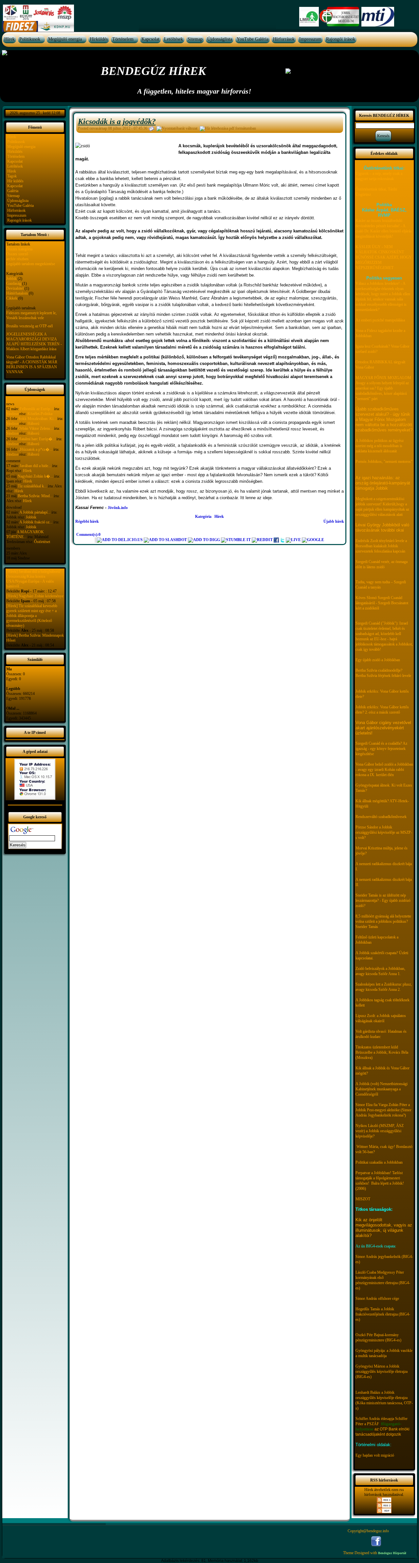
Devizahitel (15, 288)
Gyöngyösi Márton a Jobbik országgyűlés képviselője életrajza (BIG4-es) (381, 1371)
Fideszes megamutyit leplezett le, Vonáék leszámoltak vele (31, 315)
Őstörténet (42, 541)
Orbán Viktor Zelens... (35, 428)
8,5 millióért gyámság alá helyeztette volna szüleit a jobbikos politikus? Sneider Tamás (383, 921)
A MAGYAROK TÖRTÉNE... (25, 534)
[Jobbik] (340, 16)
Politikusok (29, 39)
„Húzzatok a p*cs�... (35, 449)
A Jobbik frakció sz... (35, 522)
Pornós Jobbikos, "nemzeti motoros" (383, 461)
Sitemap (195, 39)
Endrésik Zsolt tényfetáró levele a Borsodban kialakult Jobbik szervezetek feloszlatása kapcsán (381, 546)
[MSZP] (38, 12)
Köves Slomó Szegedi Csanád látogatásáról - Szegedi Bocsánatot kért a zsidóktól (381, 602)
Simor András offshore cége (377, 1298)
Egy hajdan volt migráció (374, 1455)
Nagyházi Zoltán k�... (35, 476)
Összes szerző (17, 254)
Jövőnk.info (118, 507)
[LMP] (309, 16)
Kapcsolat (150, 39)
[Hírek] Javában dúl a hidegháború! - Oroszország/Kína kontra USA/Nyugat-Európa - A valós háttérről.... (35, 579)
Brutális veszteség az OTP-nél (29, 326)
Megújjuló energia (65, 39)
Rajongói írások (340, 39)
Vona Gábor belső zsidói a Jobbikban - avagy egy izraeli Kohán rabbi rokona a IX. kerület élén (384, 769)
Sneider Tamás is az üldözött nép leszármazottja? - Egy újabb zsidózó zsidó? (382, 900)
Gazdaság (13, 283)
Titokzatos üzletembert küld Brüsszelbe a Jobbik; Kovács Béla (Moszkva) (381, 1052)
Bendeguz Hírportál (392, 1553)
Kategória (203, 516)
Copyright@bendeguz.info (368, 1531)
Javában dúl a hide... (35, 465)
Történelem (123, 39)
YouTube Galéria (252, 39)
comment (13, 461)
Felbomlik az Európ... (36, 409)
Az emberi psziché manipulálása (380, 320)
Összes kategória (19, 249)
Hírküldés (99, 39)
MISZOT (362, 1199)
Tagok (12, 176)
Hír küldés (15, 181)
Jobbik (11, 278)
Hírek (9, 39)
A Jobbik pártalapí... (34, 512)
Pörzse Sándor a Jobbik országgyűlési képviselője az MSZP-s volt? (383, 832)
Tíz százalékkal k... (32, 486)
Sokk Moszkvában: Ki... (37, 418)
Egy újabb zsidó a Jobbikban (377, 660)
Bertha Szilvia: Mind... (35, 496)
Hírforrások (284, 39)
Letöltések (173, 39)
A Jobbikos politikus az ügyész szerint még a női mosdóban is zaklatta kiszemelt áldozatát (379, 445)
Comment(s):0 (88, 534)
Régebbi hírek (87, 521)
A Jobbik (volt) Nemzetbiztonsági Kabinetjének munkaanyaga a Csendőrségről (381, 1089)
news (10, 404)
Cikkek (11, 298)
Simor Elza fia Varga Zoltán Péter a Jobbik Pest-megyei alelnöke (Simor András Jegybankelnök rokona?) (383, 1110)
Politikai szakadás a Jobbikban (379, 1162)
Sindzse (12, 413)
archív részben (17, 259)
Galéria (12, 191)
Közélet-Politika (39, 413)
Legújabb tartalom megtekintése (30, 264)
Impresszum (310, 39)
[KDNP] (56, 26)
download (14, 507)
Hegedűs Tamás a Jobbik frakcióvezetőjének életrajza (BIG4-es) (382, 1314)
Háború (33, 423)
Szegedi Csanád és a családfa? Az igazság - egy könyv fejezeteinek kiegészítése (381, 748)
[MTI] (377, 16)
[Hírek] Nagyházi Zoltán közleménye (35, 596)
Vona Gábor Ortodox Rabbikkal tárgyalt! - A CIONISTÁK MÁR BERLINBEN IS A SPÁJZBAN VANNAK (31, 364)
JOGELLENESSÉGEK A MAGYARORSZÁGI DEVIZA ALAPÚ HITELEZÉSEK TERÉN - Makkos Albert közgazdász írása (34, 341)
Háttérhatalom (17, 293)
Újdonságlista (219, 39)
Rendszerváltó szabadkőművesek (381, 816)
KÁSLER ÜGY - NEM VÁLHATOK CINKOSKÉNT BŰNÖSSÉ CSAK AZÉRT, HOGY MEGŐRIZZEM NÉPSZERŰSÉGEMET (383, 257)
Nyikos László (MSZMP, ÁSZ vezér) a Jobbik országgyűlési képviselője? (379, 1130)
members (13, 548)
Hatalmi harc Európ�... (36, 439)
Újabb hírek (333, 521)
